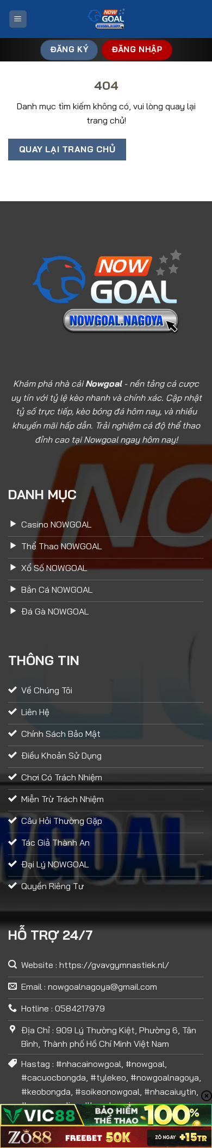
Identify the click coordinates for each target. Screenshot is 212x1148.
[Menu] (18, 19)
